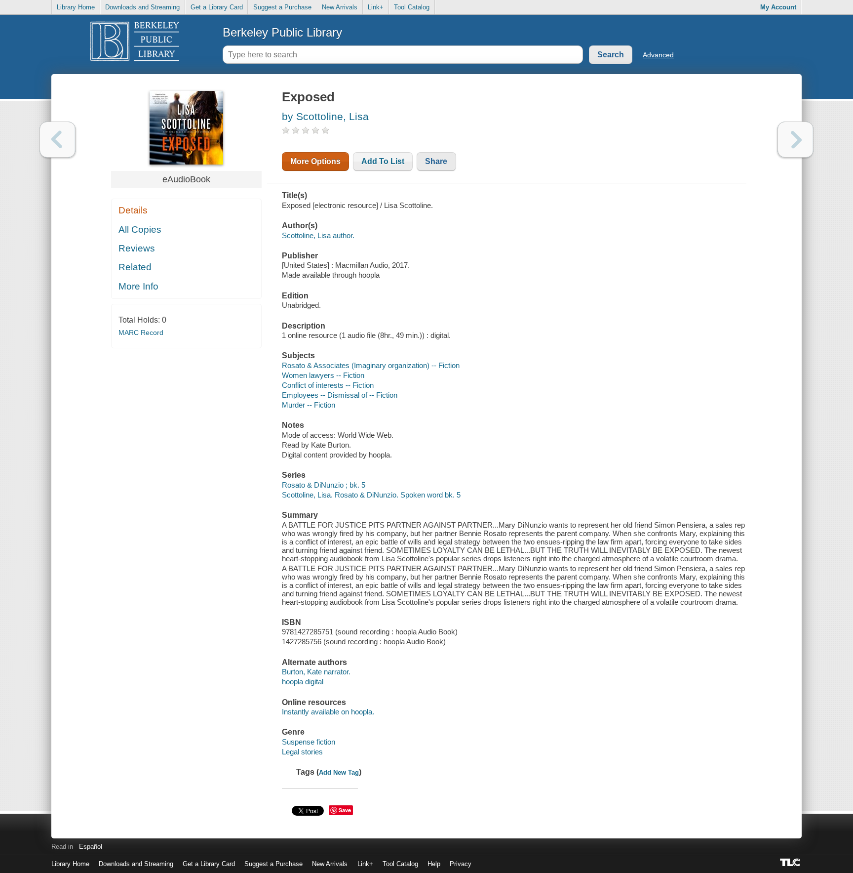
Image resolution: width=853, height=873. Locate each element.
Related (135, 267)
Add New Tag (339, 772)
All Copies (139, 229)
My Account (778, 7)
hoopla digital (302, 681)
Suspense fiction (308, 742)
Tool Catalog (411, 7)
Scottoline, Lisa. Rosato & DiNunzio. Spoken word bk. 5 (371, 495)
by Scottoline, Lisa (325, 116)
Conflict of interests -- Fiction (328, 385)
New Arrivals (339, 7)
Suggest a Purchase (282, 7)
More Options (315, 161)
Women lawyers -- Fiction (323, 375)
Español (90, 846)
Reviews (136, 248)
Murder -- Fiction (308, 405)
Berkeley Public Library (282, 32)
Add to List (382, 161)
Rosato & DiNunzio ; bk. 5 (323, 485)
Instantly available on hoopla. (328, 711)
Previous (57, 140)
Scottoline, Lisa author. (318, 235)
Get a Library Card (217, 7)
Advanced (658, 55)
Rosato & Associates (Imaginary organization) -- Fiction (371, 365)
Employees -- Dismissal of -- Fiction (339, 395)
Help (433, 864)
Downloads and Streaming (142, 7)
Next (795, 140)
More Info (138, 286)
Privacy (460, 864)
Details (133, 210)
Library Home (76, 7)
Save (345, 810)
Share (436, 161)
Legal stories (302, 752)
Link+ (376, 7)
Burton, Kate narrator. (316, 671)
